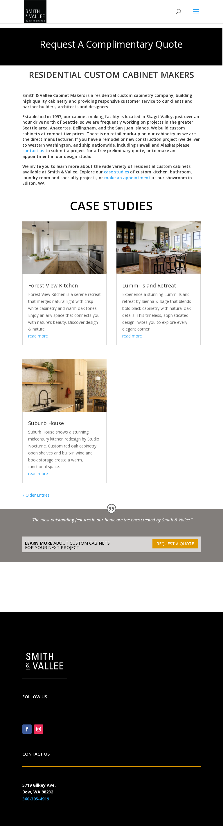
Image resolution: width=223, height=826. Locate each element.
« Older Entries (36, 495)
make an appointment (127, 177)
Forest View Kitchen (53, 285)
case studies (116, 172)
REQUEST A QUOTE (175, 543)
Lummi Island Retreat (149, 285)
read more (38, 336)
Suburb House (46, 423)
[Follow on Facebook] (27, 729)
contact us (33, 150)
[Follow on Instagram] (38, 729)
